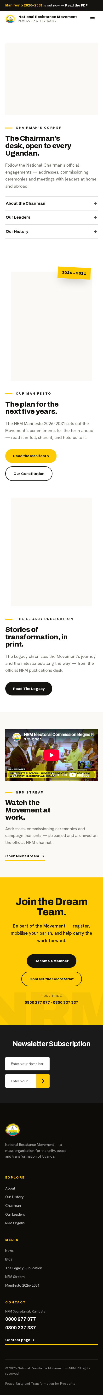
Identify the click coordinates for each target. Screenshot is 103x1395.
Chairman (13, 1205)
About (10, 1188)
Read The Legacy (29, 689)
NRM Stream (15, 1276)
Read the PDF (76, 5)
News (9, 1250)
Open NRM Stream (22, 856)
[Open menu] (92, 18)
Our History (17, 231)
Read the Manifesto (31, 456)
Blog (8, 1259)
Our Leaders (18, 217)
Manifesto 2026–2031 (22, 1285)
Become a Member (51, 961)
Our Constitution (28, 474)
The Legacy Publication (23, 1268)
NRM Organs (15, 1223)
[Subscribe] (43, 1081)
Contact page (18, 1340)
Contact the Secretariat (51, 979)
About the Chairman (25, 203)
